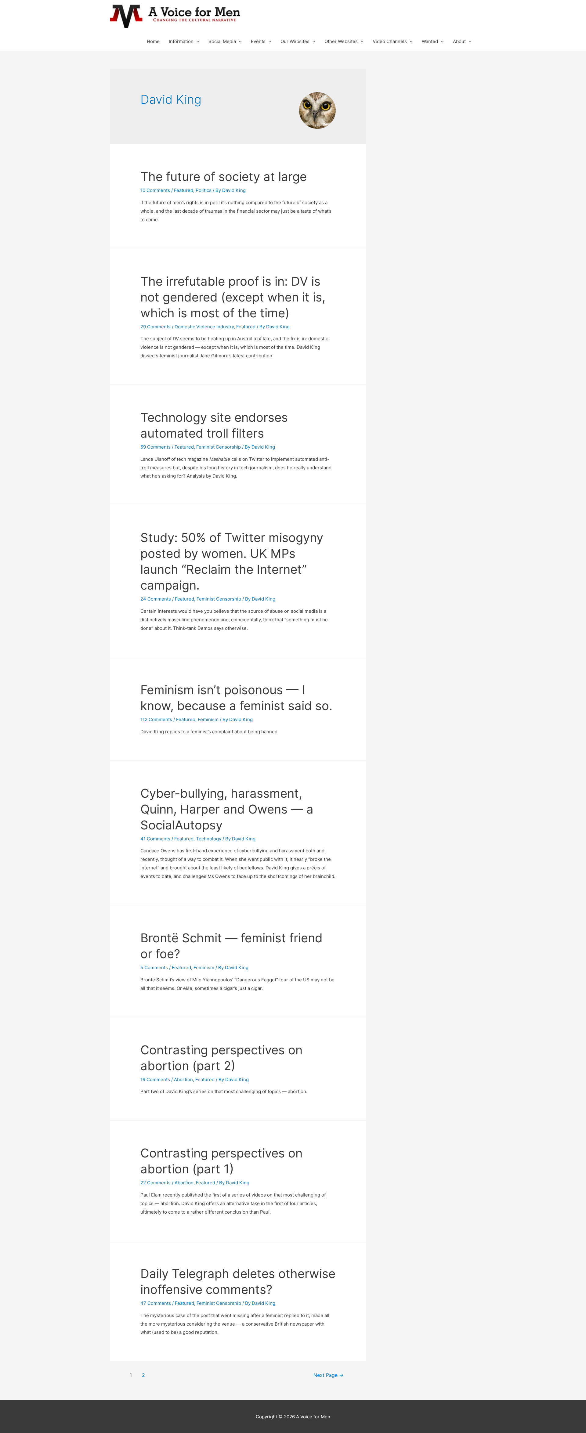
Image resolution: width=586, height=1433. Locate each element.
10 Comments (155, 190)
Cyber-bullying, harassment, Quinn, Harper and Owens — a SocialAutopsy (226, 809)
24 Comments (155, 599)
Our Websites (294, 41)
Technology (208, 839)
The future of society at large (223, 176)
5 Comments (154, 967)
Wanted (430, 41)
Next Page (328, 1375)
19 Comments (155, 1079)
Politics (204, 190)
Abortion (183, 1079)
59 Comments (155, 447)
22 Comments (155, 1183)
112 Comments (156, 719)
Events (258, 41)
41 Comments (155, 839)
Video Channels (390, 41)
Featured (183, 190)
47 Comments (155, 1303)
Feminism (208, 719)
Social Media (222, 41)
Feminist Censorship (218, 447)
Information (181, 41)
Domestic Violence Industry (204, 327)
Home (153, 41)
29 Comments (155, 327)
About (459, 41)
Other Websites (341, 41)
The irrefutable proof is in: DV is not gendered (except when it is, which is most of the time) (232, 297)
